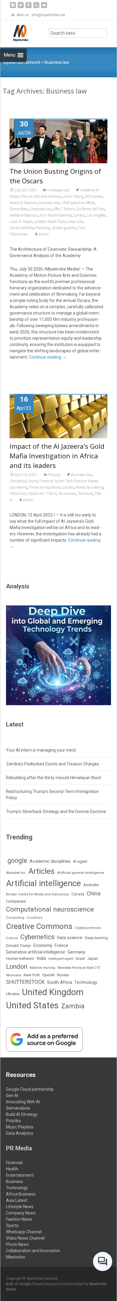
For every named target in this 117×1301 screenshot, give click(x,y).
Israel (80, 959)
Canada (77, 894)
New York (76, 222)
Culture (12, 938)
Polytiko (13, 1120)
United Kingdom (53, 992)
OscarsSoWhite (22, 228)
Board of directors (23, 203)
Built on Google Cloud (24, 1284)
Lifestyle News (20, 1206)
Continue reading (47, 357)
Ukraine (13, 993)
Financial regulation (44, 487)
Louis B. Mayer (21, 222)
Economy (42, 945)
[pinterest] (29, 7)
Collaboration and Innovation (33, 1250)
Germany (76, 952)
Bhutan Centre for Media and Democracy (37, 894)
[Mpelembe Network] (16, 33)
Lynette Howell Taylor (50, 222)
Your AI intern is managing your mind (41, 750)
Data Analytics (19, 1133)
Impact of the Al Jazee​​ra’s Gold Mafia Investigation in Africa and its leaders (57, 456)
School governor (64, 228)
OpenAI (48, 975)
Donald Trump (18, 945)
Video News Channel (25, 1238)
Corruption (18, 481)
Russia (63, 974)
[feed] (36, 7)
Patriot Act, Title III (42, 494)
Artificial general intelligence (80, 873)
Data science (69, 937)
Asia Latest (16, 1200)
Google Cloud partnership (30, 1089)
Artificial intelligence (43, 883)
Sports (12, 1225)
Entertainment (20, 1175)
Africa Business (21, 1194)
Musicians (13, 975)
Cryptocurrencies (88, 928)
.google (16, 860)
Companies (16, 901)
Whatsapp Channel (24, 1231)
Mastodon (15, 1257)
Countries (35, 918)
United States (32, 1005)
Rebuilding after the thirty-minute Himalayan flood (53, 777)
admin (44, 234)
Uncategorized (58, 190)
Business (14, 1181)
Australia (91, 885)
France (61, 945)
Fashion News (19, 1219)
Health (12, 1168)
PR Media (19, 1148)
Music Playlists (20, 1127)
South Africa (59, 982)
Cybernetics (37, 937)
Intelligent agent (60, 959)
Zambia (73, 1006)
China (93, 893)
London (79, 215)
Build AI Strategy (22, 1114)
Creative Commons (39, 926)
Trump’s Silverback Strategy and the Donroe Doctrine (56, 811)
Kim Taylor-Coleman (56, 215)
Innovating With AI (23, 1101)
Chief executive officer (78, 203)
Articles (41, 871)
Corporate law (41, 209)
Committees (19, 209)
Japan (92, 958)
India (41, 958)
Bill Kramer (94, 196)
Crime (33, 481)
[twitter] (21, 7)
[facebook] (13, 7)
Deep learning (96, 938)
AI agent (80, 861)
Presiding (42, 228)
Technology (85, 982)
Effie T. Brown (63, 209)
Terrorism (85, 494)
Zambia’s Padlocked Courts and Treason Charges (52, 763)
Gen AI (12, 1095)
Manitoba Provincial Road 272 (79, 968)
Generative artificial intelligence (35, 952)
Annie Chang (73, 196)
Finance (54, 475)
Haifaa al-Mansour (24, 215)
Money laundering (89, 487)
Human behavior (20, 958)
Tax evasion (67, 494)
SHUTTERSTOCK (25, 982)
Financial (14, 1162)
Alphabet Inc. (16, 873)
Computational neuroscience (50, 909)
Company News (21, 1213)
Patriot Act (18, 494)
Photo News (17, 1244)
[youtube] (44, 7)
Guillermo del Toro (90, 209)
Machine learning (42, 968)
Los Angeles (96, 215)
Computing (15, 918)
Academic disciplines (50, 861)
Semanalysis (18, 1108)
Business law (49, 203)
